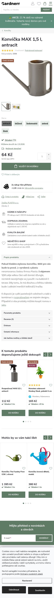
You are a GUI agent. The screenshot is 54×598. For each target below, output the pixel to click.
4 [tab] (30, 421)
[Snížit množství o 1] (49, 158)
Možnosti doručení (13, 148)
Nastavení (27, 580)
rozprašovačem (21, 297)
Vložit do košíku (28, 166)
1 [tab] (23, 421)
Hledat (46, 10)
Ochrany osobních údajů (31, 574)
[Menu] (50, 3)
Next (50, 354)
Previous (45, 354)
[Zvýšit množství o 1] (49, 155)
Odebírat (43, 538)
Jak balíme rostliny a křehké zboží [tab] (18, 338)
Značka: (10, 203)
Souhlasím (40, 590)
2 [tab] (25, 421)
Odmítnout (14, 589)
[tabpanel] (13, 389)
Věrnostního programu (34, 188)
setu (4, 305)
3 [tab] (28, 421)
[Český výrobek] (13, 373)
